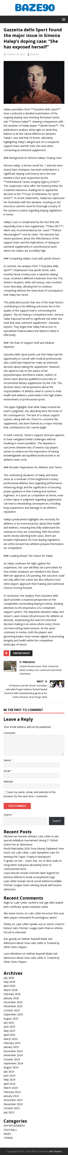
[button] (63, 19)
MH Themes (56, 1151)
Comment (9, 733)
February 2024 (12, 1092)
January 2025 (11, 1047)
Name (8, 760)
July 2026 (9, 977)
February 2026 (12, 994)
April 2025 (9, 1034)
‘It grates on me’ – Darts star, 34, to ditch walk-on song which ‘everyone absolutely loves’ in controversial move (33, 865)
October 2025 (12, 1010)
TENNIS (8, 1138)
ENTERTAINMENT (14, 1125)
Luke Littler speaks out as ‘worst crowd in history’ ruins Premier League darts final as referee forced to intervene (34, 928)
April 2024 (9, 1083)
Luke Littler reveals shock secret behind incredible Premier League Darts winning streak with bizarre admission (33, 885)
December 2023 (13, 1100)
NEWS (7, 1134)
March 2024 (11, 1087)
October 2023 (12, 1108)
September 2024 (13, 1063)
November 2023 (13, 1104)
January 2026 (11, 998)
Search (8, 814)
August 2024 (11, 1067)
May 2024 (9, 1079)
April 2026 (9, 986)
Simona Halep (21, 653)
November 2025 (13, 1006)
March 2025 (11, 1039)
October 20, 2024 (16, 54)
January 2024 (11, 1096)
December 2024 (13, 1051)
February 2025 (12, 1043)
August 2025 (11, 1018)
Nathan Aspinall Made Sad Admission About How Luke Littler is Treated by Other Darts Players (31, 943)
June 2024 (9, 1075)
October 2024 (12, 1059)
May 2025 (9, 1030)
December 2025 (13, 1002)
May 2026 (9, 981)
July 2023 (9, 1112)
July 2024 (9, 1071)
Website (8, 781)
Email (7, 771)
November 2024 (13, 1055)
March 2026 (11, 990)
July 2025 (9, 1022)
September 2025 (13, 1014)
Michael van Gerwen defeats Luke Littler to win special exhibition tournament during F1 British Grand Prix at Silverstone (31, 840)
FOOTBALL (10, 1130)
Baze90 (34, 54)
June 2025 (9, 1026)
